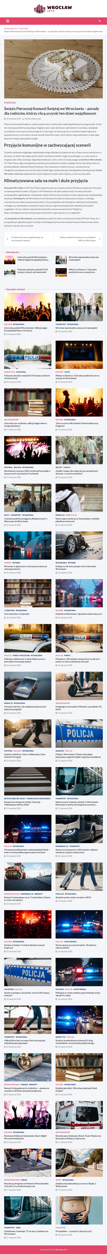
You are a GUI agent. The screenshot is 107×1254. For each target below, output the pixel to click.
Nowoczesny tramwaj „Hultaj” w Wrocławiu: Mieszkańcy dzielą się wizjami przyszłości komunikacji (77, 805)
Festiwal (8, 467)
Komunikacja (62, 846)
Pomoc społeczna (21, 656)
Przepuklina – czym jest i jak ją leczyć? (74, 1231)
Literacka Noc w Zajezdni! (17, 614)
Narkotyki (60, 1037)
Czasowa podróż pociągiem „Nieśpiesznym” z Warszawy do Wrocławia (26, 520)
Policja (8, 656)
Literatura (9, 610)
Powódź (24, 1085)
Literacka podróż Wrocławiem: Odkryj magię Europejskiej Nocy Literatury (32, 260)
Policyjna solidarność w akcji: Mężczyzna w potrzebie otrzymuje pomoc (24, 660)
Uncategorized (11, 420)
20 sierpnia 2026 (65, 1235)
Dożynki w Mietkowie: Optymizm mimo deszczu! (79, 614)
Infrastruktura (12, 894)
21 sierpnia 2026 (65, 1142)
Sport (58, 1180)
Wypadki (16, 563)
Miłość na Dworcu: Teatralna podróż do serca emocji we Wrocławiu (83, 272)
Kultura (8, 324)
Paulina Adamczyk (33, 119)
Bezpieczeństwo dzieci (14, 799)
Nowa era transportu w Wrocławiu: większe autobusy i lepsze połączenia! (77, 851)
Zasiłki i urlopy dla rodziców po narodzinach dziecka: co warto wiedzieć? (77, 472)
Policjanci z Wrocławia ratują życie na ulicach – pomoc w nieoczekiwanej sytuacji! (78, 660)
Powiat (24, 1180)
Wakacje (8, 703)
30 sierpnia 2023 (13, 119)
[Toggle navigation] (7, 21)
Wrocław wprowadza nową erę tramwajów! (77, 328)
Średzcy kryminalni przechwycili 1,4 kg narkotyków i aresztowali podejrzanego (75, 1041)
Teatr (67, 372)
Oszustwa (21, 372)
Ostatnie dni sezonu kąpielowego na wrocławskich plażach (27, 239)
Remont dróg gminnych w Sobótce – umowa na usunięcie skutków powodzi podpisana (26, 1089)
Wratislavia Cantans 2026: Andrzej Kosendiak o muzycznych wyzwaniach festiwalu (27, 472)
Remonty (38, 894)
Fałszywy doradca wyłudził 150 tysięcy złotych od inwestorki (32, 270)
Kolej (6, 515)
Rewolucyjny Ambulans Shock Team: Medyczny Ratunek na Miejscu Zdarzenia (78, 1137)
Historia (8, 751)
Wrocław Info (61, 1250)
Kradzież (60, 751)
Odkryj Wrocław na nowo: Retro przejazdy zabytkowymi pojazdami (24, 1041)
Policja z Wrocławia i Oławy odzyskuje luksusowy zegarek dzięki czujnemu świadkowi (78, 755)
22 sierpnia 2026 (65, 525)
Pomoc (67, 656)
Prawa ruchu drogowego (39, 799)
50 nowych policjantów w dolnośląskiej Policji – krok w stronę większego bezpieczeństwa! (27, 851)
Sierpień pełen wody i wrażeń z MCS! (73, 897)
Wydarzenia (18, 324)
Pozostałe (10, 103)
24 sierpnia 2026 (13, 334)
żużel (18, 1228)
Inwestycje (9, 372)
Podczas (60, 894)
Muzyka (17, 467)
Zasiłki (66, 467)
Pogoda (7, 563)
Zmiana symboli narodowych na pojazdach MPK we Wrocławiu (78, 239)
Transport (61, 324)
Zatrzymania (70, 942)
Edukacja (60, 515)
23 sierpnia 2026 (65, 382)
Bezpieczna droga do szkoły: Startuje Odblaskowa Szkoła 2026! (22, 803)
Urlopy (59, 467)
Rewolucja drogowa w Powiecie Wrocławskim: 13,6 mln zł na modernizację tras (26, 1185)
